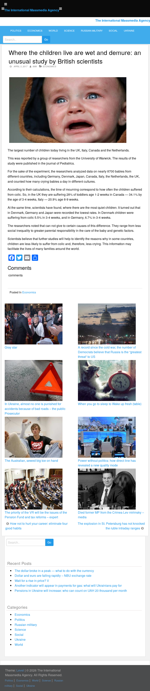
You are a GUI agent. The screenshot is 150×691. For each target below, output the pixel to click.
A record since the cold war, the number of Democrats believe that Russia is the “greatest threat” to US (109, 352)
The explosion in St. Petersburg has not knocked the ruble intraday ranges (111, 525)
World (53, 30)
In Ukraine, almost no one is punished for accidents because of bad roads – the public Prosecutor (35, 408)
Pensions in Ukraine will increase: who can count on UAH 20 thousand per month (71, 590)
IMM (35, 66)
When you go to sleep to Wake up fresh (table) (109, 404)
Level (20, 670)
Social (113, 30)
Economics (35, 30)
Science (69, 30)
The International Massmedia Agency (31, 10)
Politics (15, 30)
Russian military (92, 30)
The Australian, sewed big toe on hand (31, 460)
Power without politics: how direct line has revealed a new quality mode (107, 462)
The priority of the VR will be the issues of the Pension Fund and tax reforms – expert (36, 514)
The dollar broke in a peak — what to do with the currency (54, 570)
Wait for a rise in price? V (32, 580)
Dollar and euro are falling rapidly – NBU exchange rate (53, 575)
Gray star (11, 347)
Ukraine (129, 30)
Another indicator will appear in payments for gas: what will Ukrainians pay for (68, 585)
